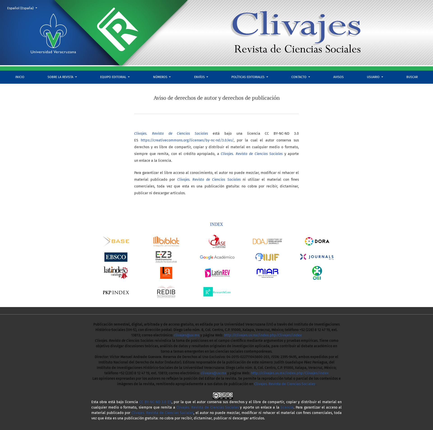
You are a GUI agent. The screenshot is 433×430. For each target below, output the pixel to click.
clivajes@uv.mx (186, 335)
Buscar (412, 77)
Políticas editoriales (248, 77)
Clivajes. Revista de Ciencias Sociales (284, 384)
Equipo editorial (113, 77)
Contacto (299, 77)
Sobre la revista (61, 77)
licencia (287, 407)
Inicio (19, 77)
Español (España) (24, 8)
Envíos (200, 77)
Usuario (373, 77)
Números (160, 77)
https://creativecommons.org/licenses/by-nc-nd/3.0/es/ (187, 140)
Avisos (338, 77)
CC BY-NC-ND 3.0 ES (155, 402)
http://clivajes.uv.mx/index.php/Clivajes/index (263, 335)
